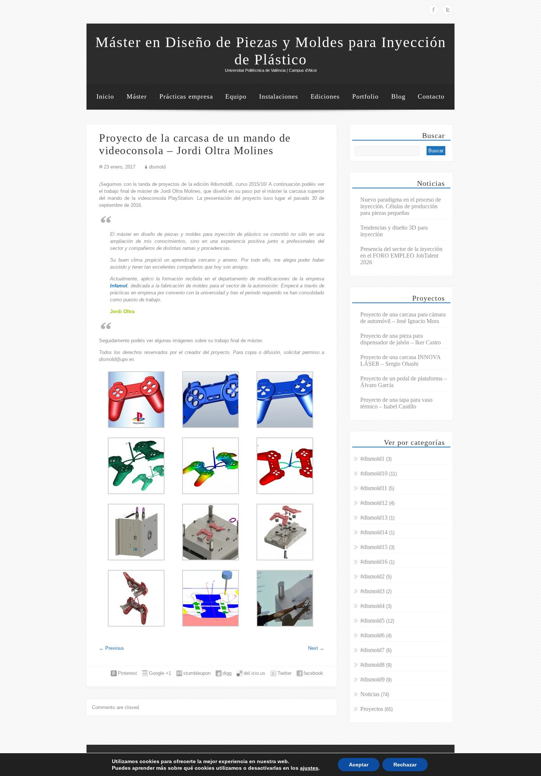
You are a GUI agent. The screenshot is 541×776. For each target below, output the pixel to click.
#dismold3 (372, 591)
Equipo (235, 96)
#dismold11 (373, 488)
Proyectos (371, 709)
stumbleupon (197, 673)
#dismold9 (372, 679)
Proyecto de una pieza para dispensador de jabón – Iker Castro (400, 339)
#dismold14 (374, 532)
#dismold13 (374, 517)
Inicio (105, 96)
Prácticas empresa (186, 96)
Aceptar (358, 765)
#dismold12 (374, 503)
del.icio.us (254, 673)
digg (227, 673)
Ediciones (325, 96)
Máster (137, 96)
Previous (111, 648)
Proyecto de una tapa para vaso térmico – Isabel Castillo (396, 403)
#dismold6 (372, 635)
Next (316, 648)
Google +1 (160, 673)
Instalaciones (278, 96)
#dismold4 (372, 606)
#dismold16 (374, 562)
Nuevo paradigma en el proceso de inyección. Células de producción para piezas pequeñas (400, 206)
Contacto (431, 96)
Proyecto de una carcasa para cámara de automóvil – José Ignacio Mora (403, 317)
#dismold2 (372, 576)
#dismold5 (372, 620)
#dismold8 (372, 665)
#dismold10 (374, 473)
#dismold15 (374, 547)
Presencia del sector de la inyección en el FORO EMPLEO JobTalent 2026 (401, 255)
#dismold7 (372, 650)
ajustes (309, 768)
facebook (313, 673)
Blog (398, 96)
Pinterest (127, 673)
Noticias (369, 694)
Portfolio (365, 96)
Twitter (447, 10)
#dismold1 (372, 459)
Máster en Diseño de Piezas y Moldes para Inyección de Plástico (270, 51)
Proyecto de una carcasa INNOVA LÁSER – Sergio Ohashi (400, 360)
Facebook (433, 10)
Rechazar (405, 765)
